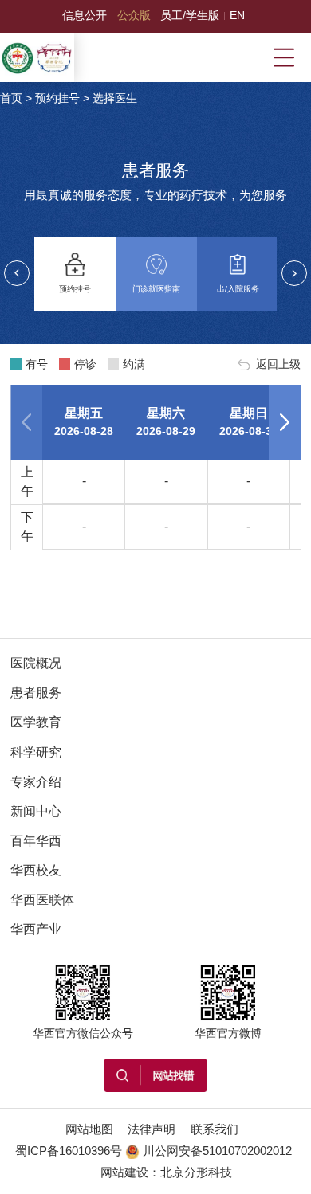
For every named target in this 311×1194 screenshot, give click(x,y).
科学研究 (35, 752)
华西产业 (35, 929)
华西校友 (35, 870)
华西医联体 (42, 899)
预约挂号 (57, 98)
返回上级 (278, 364)
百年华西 (35, 841)
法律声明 (151, 1129)
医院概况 (35, 663)
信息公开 (84, 16)
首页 (11, 98)
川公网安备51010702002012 (217, 1151)
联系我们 (214, 1129)
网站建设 (124, 1172)
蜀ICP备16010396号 (68, 1151)
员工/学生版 (189, 16)
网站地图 (89, 1129)
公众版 (134, 16)
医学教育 (35, 722)
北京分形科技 (196, 1172)
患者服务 (35, 692)
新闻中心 (35, 811)
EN (237, 16)
